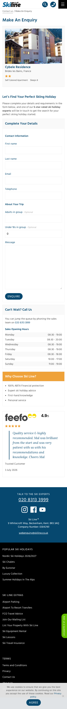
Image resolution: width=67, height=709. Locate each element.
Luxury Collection (12, 574)
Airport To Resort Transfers (17, 607)
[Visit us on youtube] (42, 509)
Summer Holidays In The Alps (18, 579)
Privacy (6, 671)
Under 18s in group (20, 227)
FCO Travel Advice (12, 613)
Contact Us (8, 677)
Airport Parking (10, 602)
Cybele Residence (18, 67)
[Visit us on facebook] (33, 509)
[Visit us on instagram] (24, 509)
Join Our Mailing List (14, 619)
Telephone (11, 189)
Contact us (7, 11)
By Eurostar (8, 568)
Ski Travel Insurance (13, 643)
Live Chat (64, 626)
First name (11, 144)
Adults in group (19, 212)
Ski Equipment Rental (14, 631)
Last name (11, 159)
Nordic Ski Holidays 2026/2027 (19, 556)
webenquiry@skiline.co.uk (33, 533)
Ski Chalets (8, 562)
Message (10, 242)
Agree (33, 703)
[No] (63, 696)
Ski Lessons (8, 637)
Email (8, 174)
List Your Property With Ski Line (20, 625)
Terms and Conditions (14, 665)
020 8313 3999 (22, 322)
